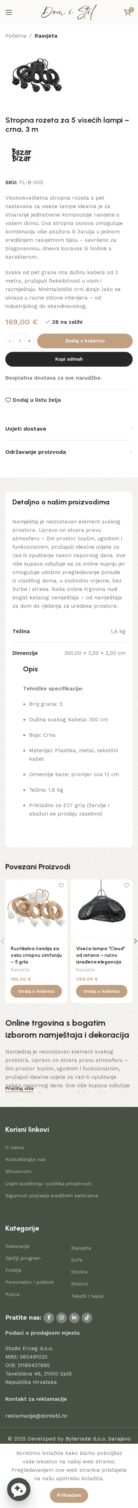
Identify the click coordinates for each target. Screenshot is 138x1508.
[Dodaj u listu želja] (61, 885)
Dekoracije (17, 1246)
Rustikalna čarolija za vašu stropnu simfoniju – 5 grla (36, 955)
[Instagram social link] (61, 1318)
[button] (36, 991)
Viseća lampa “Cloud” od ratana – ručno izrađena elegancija (100, 955)
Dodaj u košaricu (85, 340)
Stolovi (79, 1284)
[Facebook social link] (49, 1318)
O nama (14, 1147)
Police (12, 1294)
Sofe (76, 1260)
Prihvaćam (69, 1495)
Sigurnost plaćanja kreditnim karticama (51, 1195)
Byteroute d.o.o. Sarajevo (98, 1439)
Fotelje (13, 1270)
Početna (16, 36)
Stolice (79, 1272)
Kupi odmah (69, 359)
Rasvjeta (46, 36)
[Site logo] (69, 12)
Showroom (18, 1171)
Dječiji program (23, 1258)
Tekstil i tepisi (87, 1296)
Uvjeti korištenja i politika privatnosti (48, 1183)
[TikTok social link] (87, 1318)
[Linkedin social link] (74, 1318)
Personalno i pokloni (29, 1282)
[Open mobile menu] (9, 12)
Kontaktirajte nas (25, 1159)
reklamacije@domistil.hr (36, 1416)
